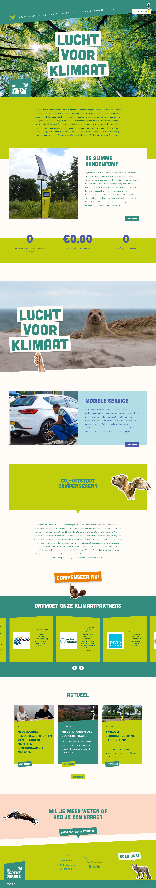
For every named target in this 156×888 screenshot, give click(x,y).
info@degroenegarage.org (94, 858)
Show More (78, 777)
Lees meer (132, 218)
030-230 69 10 (66, 869)
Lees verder (24, 764)
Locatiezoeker (140, 11)
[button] (131, 487)
